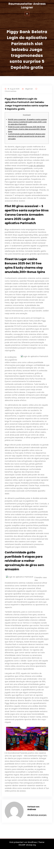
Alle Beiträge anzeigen (37, 815)
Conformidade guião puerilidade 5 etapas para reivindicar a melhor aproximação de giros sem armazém (26, 136)
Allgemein (29, 89)
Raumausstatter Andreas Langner (27, 5)
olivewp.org (31, 845)
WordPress (32, 842)
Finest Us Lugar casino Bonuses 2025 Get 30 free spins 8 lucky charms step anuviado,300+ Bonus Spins (27, 129)
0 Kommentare (10, 91)
